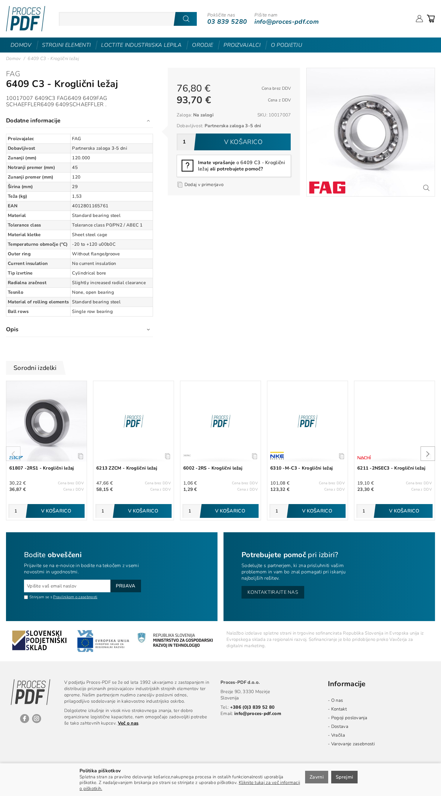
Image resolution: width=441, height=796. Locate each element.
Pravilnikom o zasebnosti (75, 597)
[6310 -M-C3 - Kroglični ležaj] (307, 421)
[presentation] (13, 453)
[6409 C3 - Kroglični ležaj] (370, 71)
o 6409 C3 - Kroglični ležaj (241, 165)
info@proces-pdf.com (286, 21)
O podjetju (286, 45)
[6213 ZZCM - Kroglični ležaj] (133, 421)
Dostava (339, 726)
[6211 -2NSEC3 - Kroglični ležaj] (394, 421)
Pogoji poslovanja (349, 718)
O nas (337, 700)
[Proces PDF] (25, 19)
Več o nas (128, 723)
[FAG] (327, 188)
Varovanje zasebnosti (353, 744)
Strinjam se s (40, 597)
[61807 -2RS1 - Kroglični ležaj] (46, 421)
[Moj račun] (419, 18)
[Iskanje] (186, 19)
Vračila (338, 735)
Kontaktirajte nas (273, 592)
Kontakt (339, 709)
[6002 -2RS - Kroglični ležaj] (220, 421)
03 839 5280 (227, 21)
